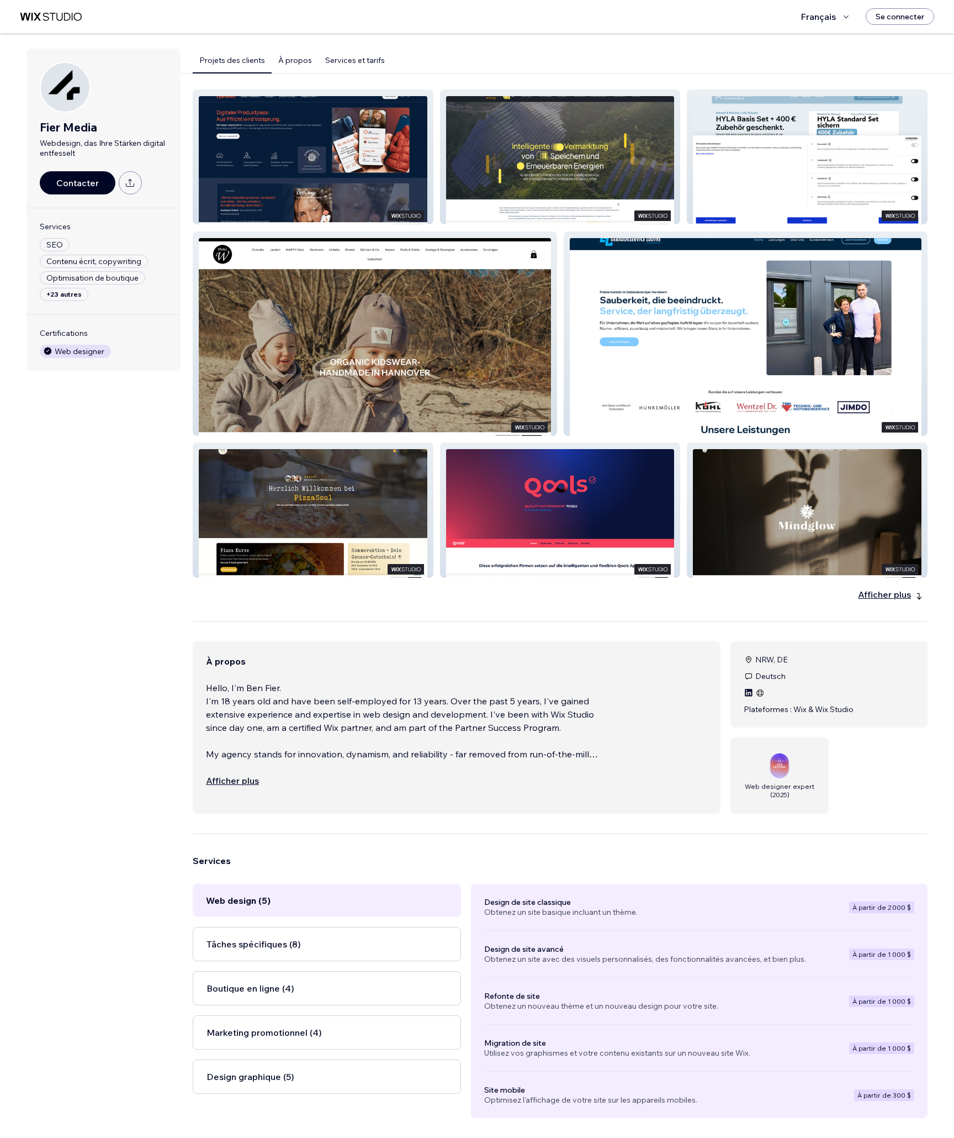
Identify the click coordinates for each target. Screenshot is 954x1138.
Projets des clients (232, 60)
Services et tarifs (355, 60)
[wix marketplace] (51, 16)
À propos (295, 60)
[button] (313, 156)
